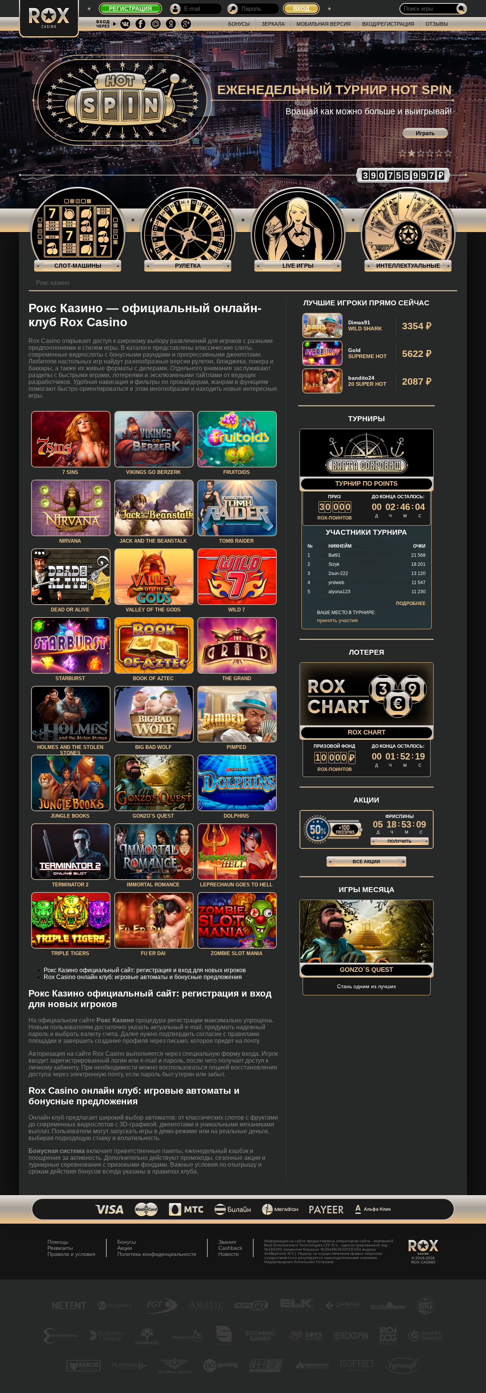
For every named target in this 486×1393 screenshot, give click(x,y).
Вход (301, 8)
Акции (124, 1248)
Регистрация (130, 8)
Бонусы (239, 24)
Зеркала (273, 24)
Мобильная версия (323, 24)
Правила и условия (71, 1254)
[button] (402, 153)
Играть (425, 133)
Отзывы (437, 24)
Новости (228, 1254)
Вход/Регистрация (388, 24)
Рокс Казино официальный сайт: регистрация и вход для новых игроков (145, 970)
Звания (227, 1242)
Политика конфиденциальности (156, 1254)
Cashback (230, 1248)
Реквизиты (60, 1248)
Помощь (57, 1242)
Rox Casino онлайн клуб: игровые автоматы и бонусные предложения (143, 977)
